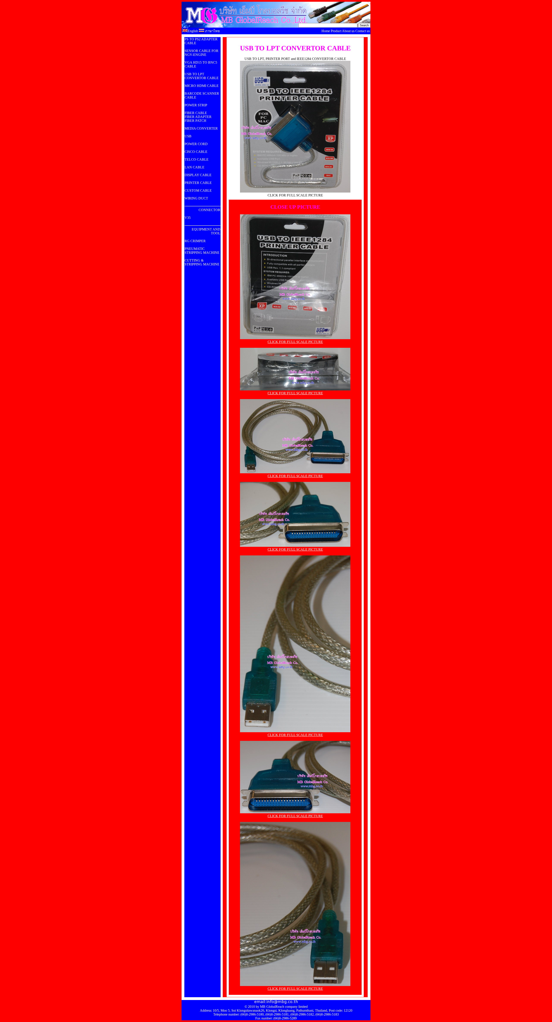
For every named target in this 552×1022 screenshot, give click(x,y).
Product (336, 31)
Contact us (362, 31)
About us (348, 31)
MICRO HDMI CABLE (202, 86)
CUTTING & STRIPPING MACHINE (202, 262)
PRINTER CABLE (198, 183)
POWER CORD (196, 144)
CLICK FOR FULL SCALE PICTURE (295, 342)
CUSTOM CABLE (198, 190)
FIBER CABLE (196, 113)
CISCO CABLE (196, 152)
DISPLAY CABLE (198, 175)
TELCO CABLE (197, 159)
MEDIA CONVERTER (201, 128)
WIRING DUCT (196, 198)
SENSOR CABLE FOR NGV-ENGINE (201, 52)
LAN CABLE (194, 167)
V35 (188, 217)
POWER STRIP (196, 105)
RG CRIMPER (195, 241)
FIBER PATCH (195, 120)
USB (188, 136)
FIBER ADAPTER (198, 117)
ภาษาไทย (212, 31)
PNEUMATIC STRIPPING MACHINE (202, 250)
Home (325, 31)
